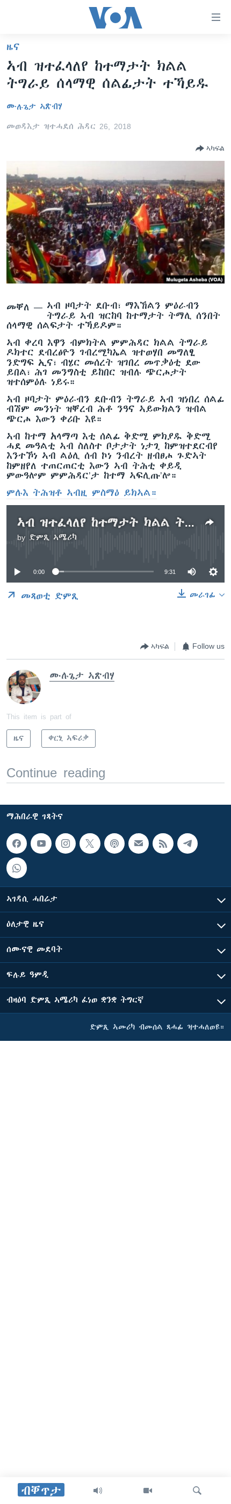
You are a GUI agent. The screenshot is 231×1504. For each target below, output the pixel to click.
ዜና (13, 46)
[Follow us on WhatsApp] (16, 867)
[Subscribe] (138, 843)
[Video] (148, 1490)
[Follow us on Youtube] (41, 843)
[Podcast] (114, 843)
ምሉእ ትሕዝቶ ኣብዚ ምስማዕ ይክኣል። (81, 492)
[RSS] (163, 843)
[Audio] (98, 1490)
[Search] (197, 1490)
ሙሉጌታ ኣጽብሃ (34, 106)
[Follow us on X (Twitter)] (90, 843)
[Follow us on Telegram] (187, 843)
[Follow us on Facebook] (16, 843)
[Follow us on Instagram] (65, 843)
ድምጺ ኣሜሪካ (53, 537)
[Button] (210, 148)
